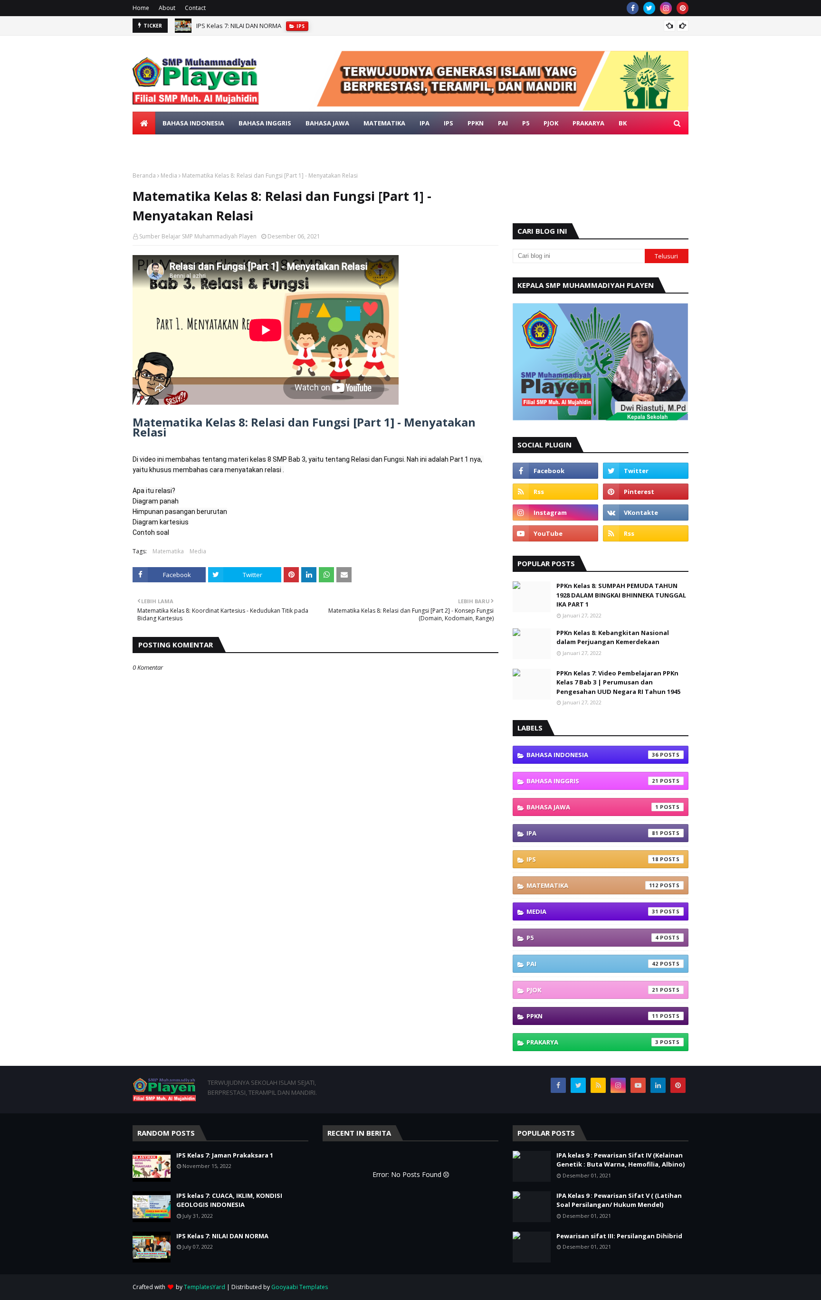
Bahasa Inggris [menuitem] (265, 123)
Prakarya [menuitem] (588, 123)
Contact (195, 8)
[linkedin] (658, 1085)
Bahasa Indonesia (592, 754)
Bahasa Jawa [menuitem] (327, 123)
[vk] (645, 512)
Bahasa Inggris (592, 781)
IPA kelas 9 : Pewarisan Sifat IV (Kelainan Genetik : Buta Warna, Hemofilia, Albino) (620, 1160)
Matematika (168, 551)
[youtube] (555, 533)
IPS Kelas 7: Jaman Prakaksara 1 (224, 1155)
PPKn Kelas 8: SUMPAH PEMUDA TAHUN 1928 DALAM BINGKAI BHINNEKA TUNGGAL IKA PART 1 (621, 594)
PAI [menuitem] (503, 123)
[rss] (555, 492)
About (167, 8)
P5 (592, 937)
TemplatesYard (204, 1287)
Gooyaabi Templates (299, 1287)
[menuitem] (144, 123)
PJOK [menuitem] (551, 123)
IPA (592, 833)
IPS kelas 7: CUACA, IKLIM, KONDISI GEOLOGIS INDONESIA (229, 1200)
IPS (592, 859)
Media (169, 175)
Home (141, 8)
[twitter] (649, 8)
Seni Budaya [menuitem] (160, 146)
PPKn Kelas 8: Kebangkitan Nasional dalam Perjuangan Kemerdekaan (612, 637)
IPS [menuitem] (448, 123)
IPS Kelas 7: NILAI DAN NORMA (238, 25)
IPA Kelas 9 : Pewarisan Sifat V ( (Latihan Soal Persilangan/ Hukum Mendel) (619, 1200)
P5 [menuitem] (525, 123)
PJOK (592, 990)
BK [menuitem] (623, 123)
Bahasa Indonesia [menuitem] (193, 123)
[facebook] (633, 8)
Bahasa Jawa (592, 807)
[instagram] (666, 8)
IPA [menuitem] (425, 123)
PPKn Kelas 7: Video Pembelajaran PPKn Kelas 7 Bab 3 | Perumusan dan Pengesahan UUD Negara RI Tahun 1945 (618, 682)
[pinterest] (682, 8)
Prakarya (592, 1042)
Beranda (144, 175)
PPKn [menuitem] (476, 123)
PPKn (592, 1016)
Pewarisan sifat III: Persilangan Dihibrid (619, 1236)
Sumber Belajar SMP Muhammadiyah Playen (198, 236)
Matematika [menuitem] (384, 123)
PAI (592, 963)
